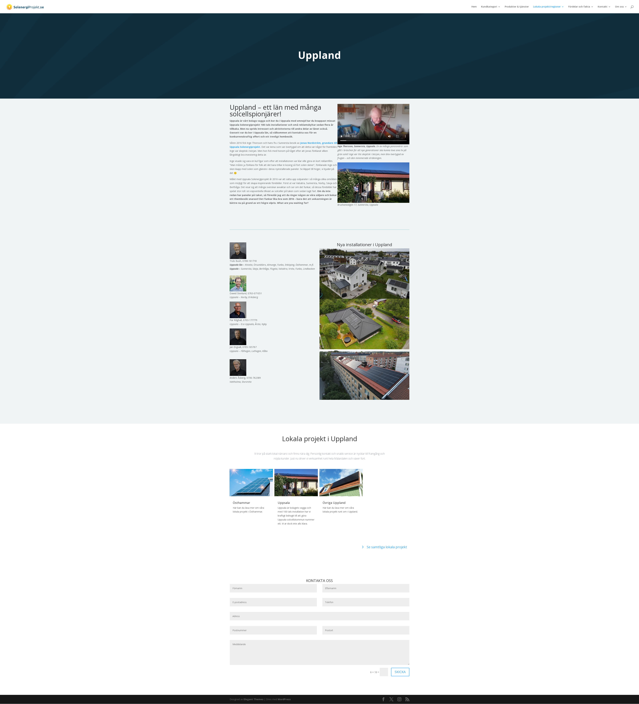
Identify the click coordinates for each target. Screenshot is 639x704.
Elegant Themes (253, 699)
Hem (474, 6)
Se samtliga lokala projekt (387, 547)
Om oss (619, 6)
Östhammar (241, 503)
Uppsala (284, 503)
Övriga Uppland (334, 503)
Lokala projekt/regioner (547, 6)
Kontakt (602, 6)
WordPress (284, 699)
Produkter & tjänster (517, 6)
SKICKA (400, 672)
